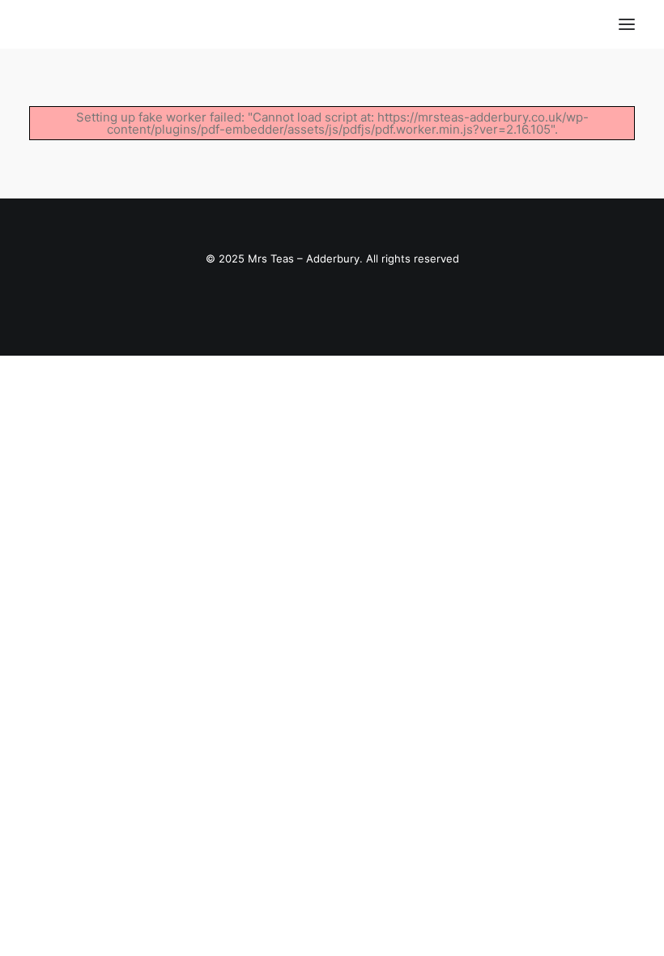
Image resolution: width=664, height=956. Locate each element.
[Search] (579, 24)
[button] (627, 24)
